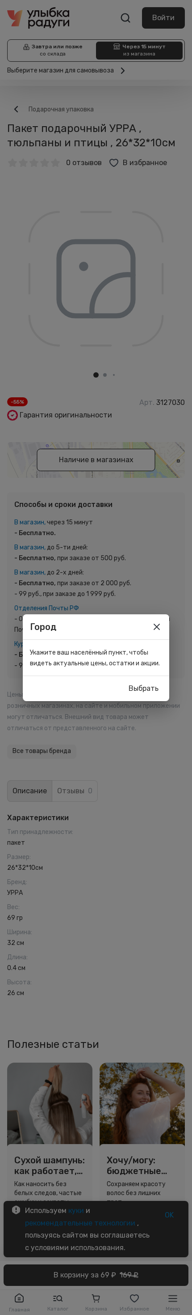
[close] (157, 627)
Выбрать (144, 688)
